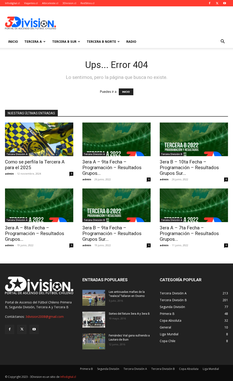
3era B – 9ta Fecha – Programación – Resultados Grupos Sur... (112, 233)
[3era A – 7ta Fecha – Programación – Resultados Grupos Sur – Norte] (194, 205)
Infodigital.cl (12, 3)
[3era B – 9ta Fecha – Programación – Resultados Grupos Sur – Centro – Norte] (116, 205)
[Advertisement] (145, 23)
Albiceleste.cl (50, 3)
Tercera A (33, 41)
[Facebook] (209, 3)
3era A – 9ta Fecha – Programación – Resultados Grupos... (112, 167)
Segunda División (108, 369)
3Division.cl (69, 3)
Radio (131, 41)
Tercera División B (171, 154)
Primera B (86, 369)
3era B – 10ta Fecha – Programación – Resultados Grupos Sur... (189, 167)
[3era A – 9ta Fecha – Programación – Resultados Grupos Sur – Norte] (116, 139)
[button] (222, 42)
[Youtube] (224, 3)
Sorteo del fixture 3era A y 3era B (129, 313)
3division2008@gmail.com (44, 316)
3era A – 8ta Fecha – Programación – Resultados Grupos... (34, 233)
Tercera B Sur (64, 41)
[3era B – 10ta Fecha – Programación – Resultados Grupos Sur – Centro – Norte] (194, 139)
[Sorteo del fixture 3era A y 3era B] (93, 320)
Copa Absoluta (188, 369)
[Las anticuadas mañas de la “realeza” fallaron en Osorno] (93, 298)
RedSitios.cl (87, 3)
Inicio (13, 41)
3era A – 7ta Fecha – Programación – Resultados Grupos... (189, 233)
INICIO (126, 91)
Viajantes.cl (31, 3)
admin (9, 173)
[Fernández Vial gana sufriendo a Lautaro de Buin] (93, 341)
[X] (217, 3)
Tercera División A (17, 154)
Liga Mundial (211, 369)
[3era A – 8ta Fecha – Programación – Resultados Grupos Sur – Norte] (39, 205)
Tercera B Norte (101, 41)
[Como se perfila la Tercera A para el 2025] (39, 139)
